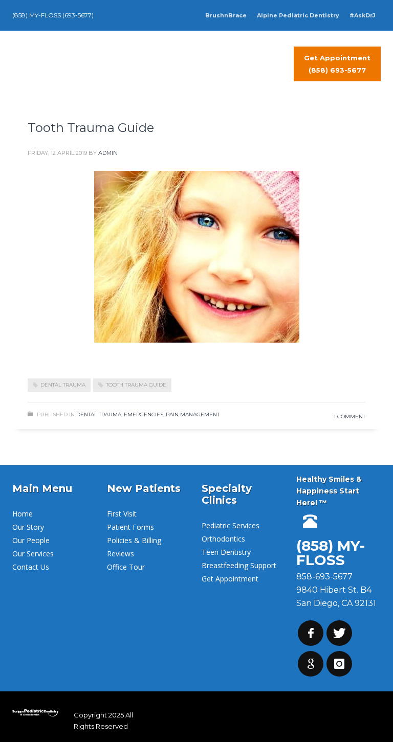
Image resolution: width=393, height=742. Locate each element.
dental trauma (62, 384)
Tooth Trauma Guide (91, 127)
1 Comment (349, 416)
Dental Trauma (98, 414)
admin (108, 152)
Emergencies (143, 414)
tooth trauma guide (136, 384)
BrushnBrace (226, 15)
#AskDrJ (363, 15)
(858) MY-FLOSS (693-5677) (53, 15)
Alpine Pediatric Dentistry (298, 15)
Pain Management (193, 414)
